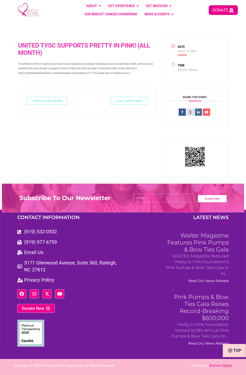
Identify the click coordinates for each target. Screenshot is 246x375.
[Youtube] (59, 293)
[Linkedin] (198, 112)
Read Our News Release (208, 281)
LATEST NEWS (211, 219)
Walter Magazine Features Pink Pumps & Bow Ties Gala (198, 242)
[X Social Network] (190, 112)
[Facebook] (21, 293)
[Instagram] (34, 293)
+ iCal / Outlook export (129, 100)
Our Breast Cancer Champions (110, 14)
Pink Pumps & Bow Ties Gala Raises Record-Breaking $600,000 (201, 307)
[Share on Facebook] (182, 112)
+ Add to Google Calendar (47, 100)
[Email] (206, 112)
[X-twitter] (47, 293)
